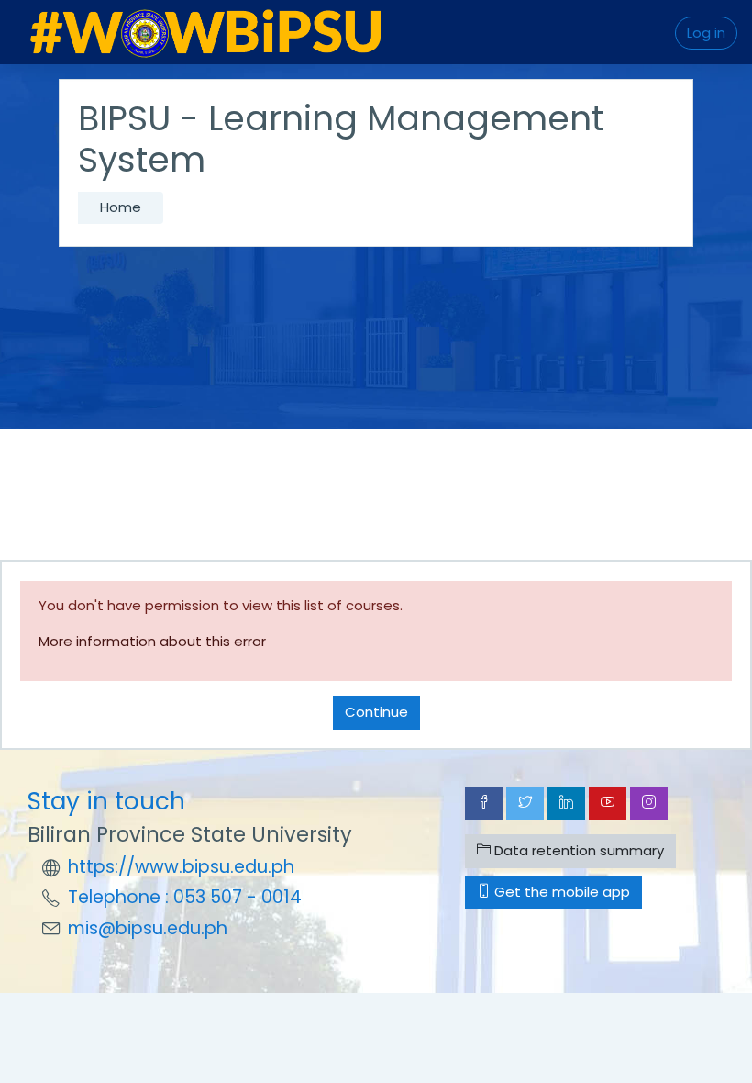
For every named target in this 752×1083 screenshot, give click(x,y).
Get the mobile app (560, 891)
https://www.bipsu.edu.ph (181, 866)
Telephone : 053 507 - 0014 (185, 897)
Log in (706, 32)
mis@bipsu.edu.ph (147, 928)
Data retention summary (577, 850)
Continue (376, 711)
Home (120, 207)
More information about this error (152, 641)
